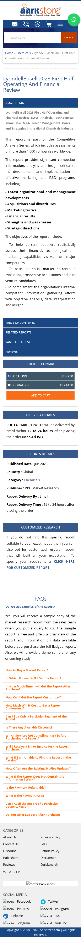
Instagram (61, 909)
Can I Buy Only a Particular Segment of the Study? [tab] (36, 717)
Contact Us (10, 844)
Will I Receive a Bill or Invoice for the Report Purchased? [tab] (37, 747)
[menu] (37, 24)
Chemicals (24, 53)
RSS (56, 916)
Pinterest (22, 909)
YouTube (60, 923)
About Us (9, 837)
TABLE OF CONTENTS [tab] (20, 323)
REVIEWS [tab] (11, 352)
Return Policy (49, 851)
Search (69, 37)
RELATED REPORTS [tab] (18, 332)
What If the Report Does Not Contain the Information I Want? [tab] (35, 778)
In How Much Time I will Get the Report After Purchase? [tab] (38, 687)
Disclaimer (48, 858)
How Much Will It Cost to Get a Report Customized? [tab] (33, 706)
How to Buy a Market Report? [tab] (27, 670)
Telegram (22, 923)
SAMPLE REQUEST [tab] (18, 342)
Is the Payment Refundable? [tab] (26, 787)
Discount (9, 851)
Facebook (23, 901)
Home (9, 53)
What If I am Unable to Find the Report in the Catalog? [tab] (38, 758)
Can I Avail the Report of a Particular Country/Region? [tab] (32, 805)
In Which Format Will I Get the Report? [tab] (33, 678)
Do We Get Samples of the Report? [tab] (30, 607)
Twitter (52, 901)
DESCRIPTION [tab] (14, 103)
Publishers (10, 858)
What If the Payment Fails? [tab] (25, 796)
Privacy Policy (50, 837)
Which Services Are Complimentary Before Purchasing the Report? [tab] (36, 736)
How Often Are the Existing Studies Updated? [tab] (38, 768)
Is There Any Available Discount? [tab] (29, 727)
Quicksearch (49, 864)
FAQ (43, 844)
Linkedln (16, 916)
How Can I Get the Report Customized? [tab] (34, 697)
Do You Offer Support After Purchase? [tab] (33, 815)
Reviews (9, 864)
